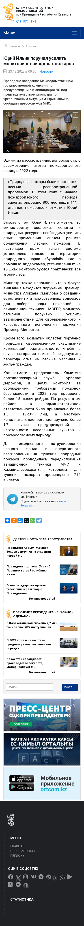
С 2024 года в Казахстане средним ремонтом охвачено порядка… (28, 644)
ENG (33, 21)
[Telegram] (39, 520)
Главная (17, 846)
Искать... (69, 687)
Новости (46, 71)
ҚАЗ (18, 21)
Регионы (17, 855)
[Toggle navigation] (75, 33)
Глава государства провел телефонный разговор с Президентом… (26, 589)
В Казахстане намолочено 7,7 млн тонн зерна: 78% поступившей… (31, 625)
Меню (9, 33)
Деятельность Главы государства (42, 539)
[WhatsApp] (32, 520)
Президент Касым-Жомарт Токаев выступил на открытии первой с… (28, 551)
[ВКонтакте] (7, 520)
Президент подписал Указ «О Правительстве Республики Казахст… (28, 570)
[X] (26, 520)
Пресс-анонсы (22, 851)
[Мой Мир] (20, 520)
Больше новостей (42, 598)
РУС (26, 21)
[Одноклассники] (14, 520)
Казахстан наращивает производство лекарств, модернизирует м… (24, 663)
